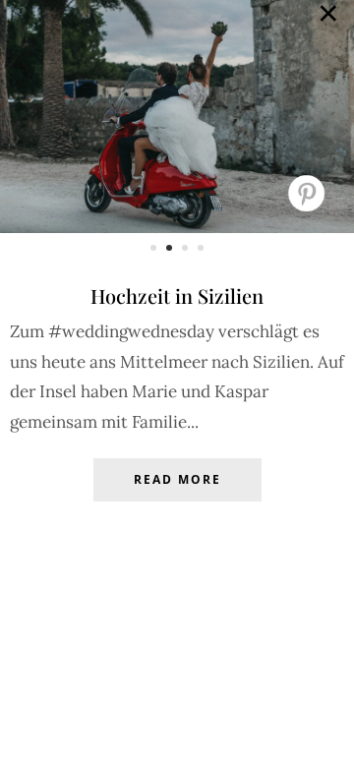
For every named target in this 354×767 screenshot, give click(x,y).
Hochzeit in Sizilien (177, 295)
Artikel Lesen (177, 494)
